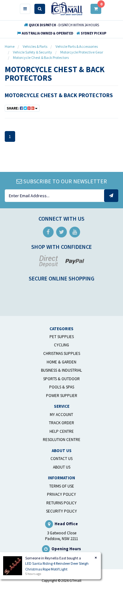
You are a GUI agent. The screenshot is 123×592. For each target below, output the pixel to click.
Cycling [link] (61, 345)
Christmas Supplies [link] (61, 353)
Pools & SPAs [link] (61, 387)
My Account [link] (61, 414)
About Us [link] (61, 467)
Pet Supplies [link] (62, 336)
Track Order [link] (61, 422)
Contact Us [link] (61, 458)
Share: (13, 108)
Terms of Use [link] (61, 486)
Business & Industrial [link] (61, 370)
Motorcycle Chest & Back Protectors (59, 95)
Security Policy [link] (61, 511)
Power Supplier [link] (61, 395)
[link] (48, 232)
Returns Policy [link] (61, 503)
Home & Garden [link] (61, 362)
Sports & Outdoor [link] (61, 378)
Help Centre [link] (62, 431)
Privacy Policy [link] (61, 494)
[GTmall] (67, 8)
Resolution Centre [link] (61, 439)
